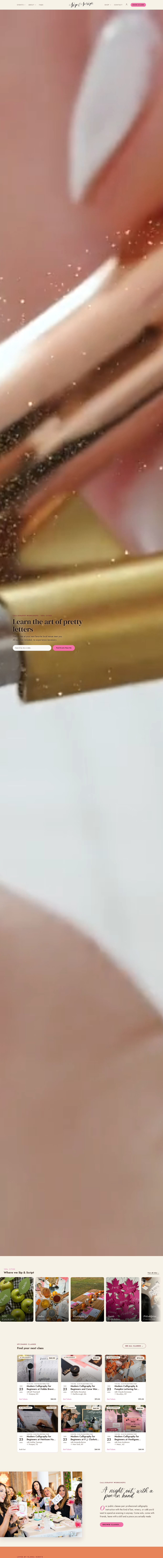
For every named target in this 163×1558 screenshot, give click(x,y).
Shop (107, 5)
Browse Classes (112, 1524)
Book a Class (138, 5)
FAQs (41, 5)
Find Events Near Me (63, 648)
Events (20, 5)
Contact (118, 5)
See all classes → (134, 1346)
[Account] (126, 4)
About (31, 5)
